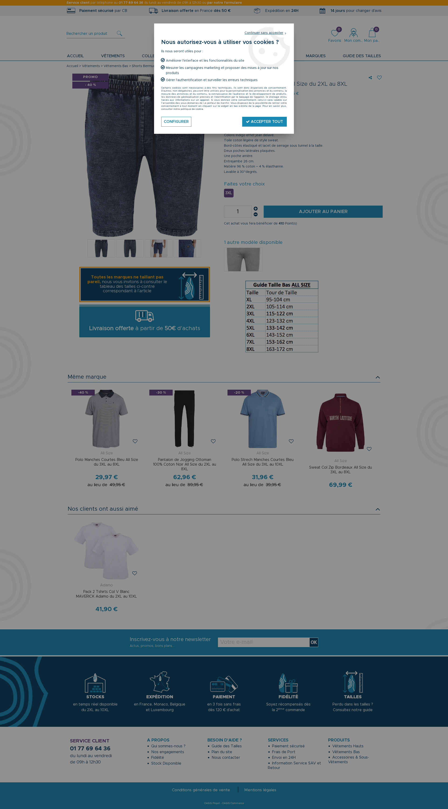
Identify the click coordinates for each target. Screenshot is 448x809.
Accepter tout (266, 122)
